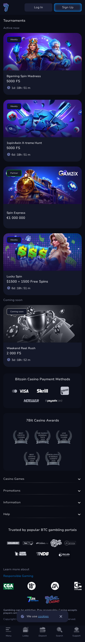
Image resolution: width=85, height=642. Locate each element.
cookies (43, 616)
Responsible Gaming (18, 576)
